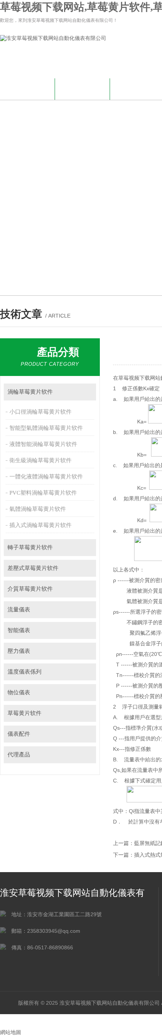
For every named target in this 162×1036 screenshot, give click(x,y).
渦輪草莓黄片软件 (30, 392)
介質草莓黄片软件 (30, 589)
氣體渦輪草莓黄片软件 (37, 509)
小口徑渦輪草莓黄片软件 (40, 412)
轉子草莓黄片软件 (30, 547)
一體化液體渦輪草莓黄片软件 (46, 477)
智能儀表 (19, 630)
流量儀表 (19, 610)
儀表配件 (19, 734)
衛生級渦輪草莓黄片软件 (40, 460)
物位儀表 (19, 692)
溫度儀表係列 (24, 672)
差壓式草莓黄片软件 (33, 568)
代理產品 (19, 755)
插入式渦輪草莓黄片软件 (40, 525)
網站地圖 (10, 1032)
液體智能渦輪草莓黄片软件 (43, 444)
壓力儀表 (19, 651)
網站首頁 (27, 88)
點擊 (87, 392)
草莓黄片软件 (24, 713)
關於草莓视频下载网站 (82, 92)
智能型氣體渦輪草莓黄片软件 (46, 428)
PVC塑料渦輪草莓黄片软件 (43, 493)
